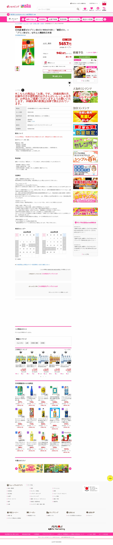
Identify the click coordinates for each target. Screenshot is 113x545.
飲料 (9, 501)
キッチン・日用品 (35, 490)
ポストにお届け (101, 19)
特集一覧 (10, 515)
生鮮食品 (10, 490)
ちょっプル (25, 23)
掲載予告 (56, 501)
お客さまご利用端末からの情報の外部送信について (70, 534)
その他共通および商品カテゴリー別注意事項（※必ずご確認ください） (33, 264)
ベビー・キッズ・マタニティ (60, 493)
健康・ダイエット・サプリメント (38, 498)
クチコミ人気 (75, 19)
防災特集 (63, 19)
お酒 (31, 23)
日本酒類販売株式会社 (20, 35)
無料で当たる (31, 19)
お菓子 (9, 496)
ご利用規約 (36, 534)
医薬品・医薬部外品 (35, 501)
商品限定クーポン (32, 515)
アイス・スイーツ (12, 498)
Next (70, 363)
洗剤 (32, 488)
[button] (23, 19)
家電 (55, 490)
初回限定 (42, 19)
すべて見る (30, 485)
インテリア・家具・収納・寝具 (38, 504)
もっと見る (68, 349)
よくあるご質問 (91, 534)
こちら (33, 121)
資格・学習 (56, 498)
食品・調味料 (11, 488)
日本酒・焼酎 (36, 23)
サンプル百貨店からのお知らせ (74, 515)
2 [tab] (43, 376)
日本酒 (42, 23)
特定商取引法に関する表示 (12, 534)
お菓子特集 (53, 19)
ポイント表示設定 (103, 534)
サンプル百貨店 (18, 23)
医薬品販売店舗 (26, 534)
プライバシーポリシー (48, 534)
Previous (17, 363)
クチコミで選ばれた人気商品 (14, 518)
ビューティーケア (35, 496)
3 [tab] (45, 376)
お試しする (58, 76)
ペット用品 (56, 496)
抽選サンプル (51, 515)
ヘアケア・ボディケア (36, 493)
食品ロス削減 (87, 19)
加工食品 (10, 493)
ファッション (57, 488)
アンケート (89, 515)
